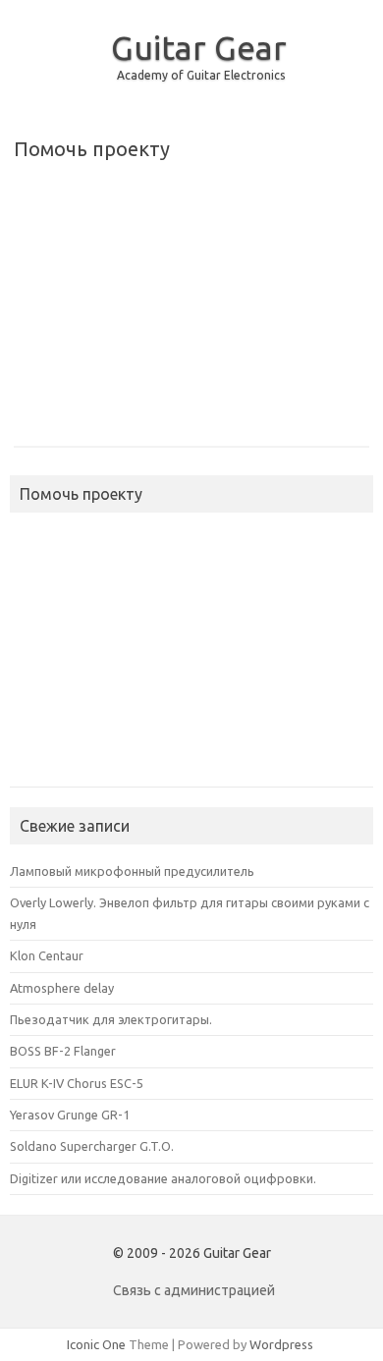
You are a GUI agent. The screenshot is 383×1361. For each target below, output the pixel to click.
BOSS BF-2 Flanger (63, 1051)
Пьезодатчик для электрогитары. (111, 1019)
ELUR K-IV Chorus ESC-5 (76, 1083)
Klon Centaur (46, 955)
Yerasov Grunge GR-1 (70, 1114)
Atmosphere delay (62, 988)
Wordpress (281, 1344)
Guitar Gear (199, 47)
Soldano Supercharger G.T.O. (92, 1146)
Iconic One (96, 1344)
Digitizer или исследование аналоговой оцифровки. (163, 1178)
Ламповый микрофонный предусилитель (132, 871)
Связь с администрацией (194, 1290)
